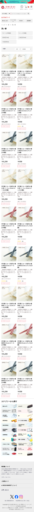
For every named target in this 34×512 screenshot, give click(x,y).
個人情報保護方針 (9, 500)
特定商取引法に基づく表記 (22, 500)
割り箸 (21, 20)
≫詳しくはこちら (5, 477)
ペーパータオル (13, 20)
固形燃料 (29, 20)
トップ (3, 25)
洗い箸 (14, 25)
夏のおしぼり (5, 20)
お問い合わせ (5, 490)
